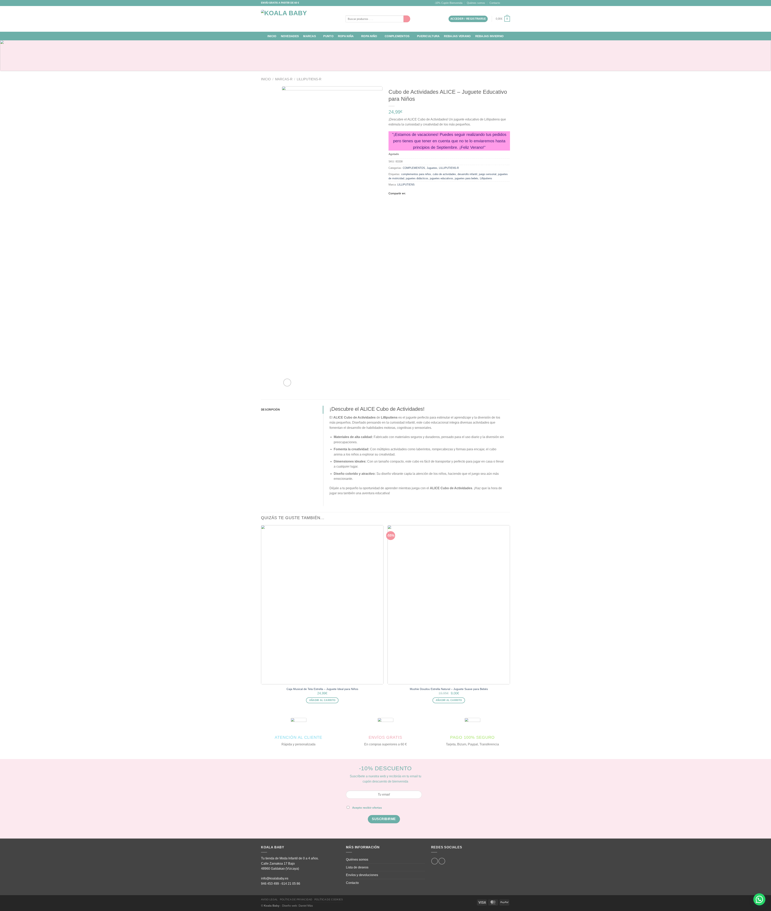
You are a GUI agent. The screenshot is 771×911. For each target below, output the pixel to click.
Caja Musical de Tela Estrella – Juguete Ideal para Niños (322, 689)
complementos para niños (416, 174)
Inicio (271, 36)
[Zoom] (287, 382)
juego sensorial (487, 174)
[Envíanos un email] (508, 3)
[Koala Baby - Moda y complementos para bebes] (300, 19)
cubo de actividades (444, 174)
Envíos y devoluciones (362, 875)
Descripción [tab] (270, 409)
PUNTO (328, 36)
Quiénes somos (476, 2)
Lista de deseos (357, 867)
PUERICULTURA (428, 36)
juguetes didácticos (417, 178)
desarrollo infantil (467, 174)
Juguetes (432, 167)
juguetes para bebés (466, 178)
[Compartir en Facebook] (409, 193)
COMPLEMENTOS (397, 36)
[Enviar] (407, 18)
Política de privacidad (296, 899)
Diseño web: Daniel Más (297, 905)
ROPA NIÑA (346, 36)
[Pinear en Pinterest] (423, 193)
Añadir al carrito (322, 700)
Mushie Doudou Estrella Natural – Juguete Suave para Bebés (449, 689)
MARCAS (309, 36)
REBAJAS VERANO (457, 36)
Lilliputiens (486, 178)
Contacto (495, 2)
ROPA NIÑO (369, 36)
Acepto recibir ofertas (367, 807)
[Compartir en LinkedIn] (428, 193)
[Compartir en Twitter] (414, 193)
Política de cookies (328, 899)
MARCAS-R (284, 79)
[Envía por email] (419, 193)
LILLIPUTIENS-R (309, 79)
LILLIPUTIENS (406, 184)
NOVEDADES (290, 36)
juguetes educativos (441, 178)
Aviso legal (269, 899)
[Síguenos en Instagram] (504, 3)
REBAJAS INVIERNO (489, 36)
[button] (759, 899)
